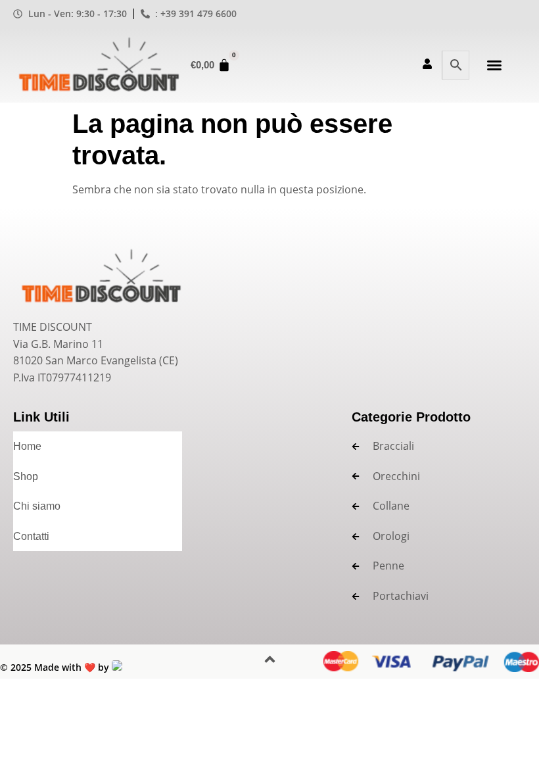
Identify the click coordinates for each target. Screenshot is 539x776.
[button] (494, 65)
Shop (25, 476)
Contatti (31, 536)
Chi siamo (36, 506)
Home (27, 446)
